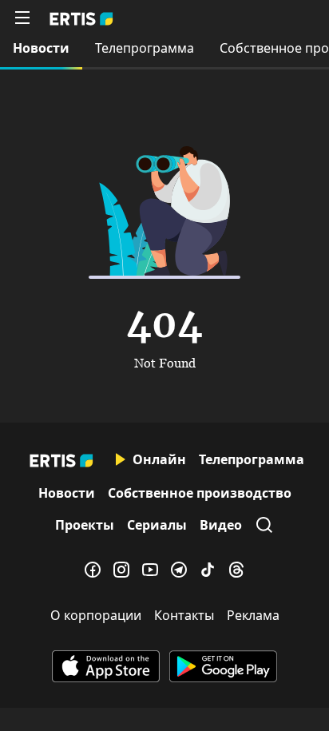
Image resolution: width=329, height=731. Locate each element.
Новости (41, 48)
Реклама (253, 615)
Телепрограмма (144, 48)
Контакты (184, 615)
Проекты (84, 525)
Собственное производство (199, 493)
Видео (221, 525)
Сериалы (157, 525)
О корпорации (95, 615)
